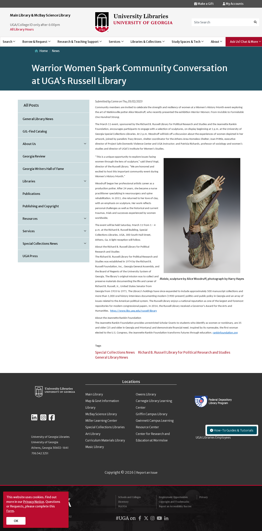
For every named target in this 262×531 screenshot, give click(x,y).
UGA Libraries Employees (213, 437)
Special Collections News (115, 352)
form (10, 511)
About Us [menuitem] (27, 145)
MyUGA (122, 506)
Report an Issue (146, 472)
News (55, 51)
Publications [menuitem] (31, 194)
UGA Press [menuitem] (30, 256)
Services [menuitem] (112, 43)
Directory (123, 501)
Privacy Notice (33, 502)
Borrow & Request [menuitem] (32, 43)
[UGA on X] (147, 518)
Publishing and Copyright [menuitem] (41, 206)
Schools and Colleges (129, 497)
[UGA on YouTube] (160, 518)
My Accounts (234, 4)
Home (44, 51)
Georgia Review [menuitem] (34, 156)
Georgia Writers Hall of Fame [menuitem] (43, 169)
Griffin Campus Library (151, 414)
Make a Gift (205, 4)
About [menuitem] (212, 43)
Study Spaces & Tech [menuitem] (184, 43)
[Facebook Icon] (52, 419)
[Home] (134, 22)
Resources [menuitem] (28, 220)
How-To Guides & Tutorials (233, 430)
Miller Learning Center (101, 420)
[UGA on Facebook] (140, 518)
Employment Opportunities (173, 497)
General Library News (111, 357)
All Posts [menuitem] (31, 105)
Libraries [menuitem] (26, 182)
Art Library (92, 434)
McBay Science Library (101, 414)
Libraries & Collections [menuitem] (144, 43)
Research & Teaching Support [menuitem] (76, 43)
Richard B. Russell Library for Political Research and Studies (184, 352)
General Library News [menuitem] (38, 119)
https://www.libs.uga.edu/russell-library (133, 311)
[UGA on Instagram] (153, 518)
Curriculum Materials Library (105, 440)
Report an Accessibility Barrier (175, 506)
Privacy (203, 497)
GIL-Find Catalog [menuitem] (35, 131)
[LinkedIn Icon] (34, 419)
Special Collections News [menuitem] (38, 245)
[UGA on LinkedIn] (166, 518)
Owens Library (146, 394)
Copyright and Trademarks (174, 501)
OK (16, 521)
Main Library (94, 394)
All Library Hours (22, 29)
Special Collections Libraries (105, 427)
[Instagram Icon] (43, 419)
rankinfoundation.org (225, 332)
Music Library (94, 447)
